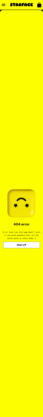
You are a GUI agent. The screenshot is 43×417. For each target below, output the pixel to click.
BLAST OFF (21, 244)
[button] (39, 4)
